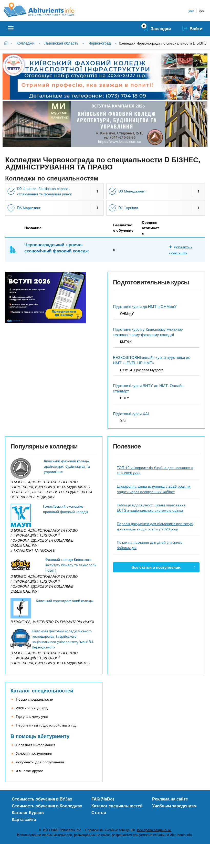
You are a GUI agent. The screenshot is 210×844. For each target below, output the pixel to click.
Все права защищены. (154, 830)
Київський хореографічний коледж (64, 600)
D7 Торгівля (128, 207)
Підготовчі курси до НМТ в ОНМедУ (145, 306)
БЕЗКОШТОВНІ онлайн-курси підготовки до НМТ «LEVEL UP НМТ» (151, 360)
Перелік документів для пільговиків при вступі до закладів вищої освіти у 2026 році (155, 526)
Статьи (98, 812)
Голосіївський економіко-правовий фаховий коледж (65, 509)
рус (201, 10)
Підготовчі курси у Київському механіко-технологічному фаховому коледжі (148, 331)
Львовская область (61, 43)
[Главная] (45, 10)
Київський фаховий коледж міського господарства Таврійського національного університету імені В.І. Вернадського (63, 638)
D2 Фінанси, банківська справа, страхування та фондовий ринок (44, 191)
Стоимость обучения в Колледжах (47, 806)
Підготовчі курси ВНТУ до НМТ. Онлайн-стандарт (149, 388)
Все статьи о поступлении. (156, 567)
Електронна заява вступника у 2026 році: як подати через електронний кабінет (153, 489)
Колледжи (25, 43)
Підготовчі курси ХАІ (131, 413)
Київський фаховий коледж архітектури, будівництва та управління (67, 466)
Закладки (161, 28)
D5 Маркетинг (28, 207)
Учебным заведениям (174, 806)
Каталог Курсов (28, 812)
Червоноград (99, 43)
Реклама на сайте (170, 799)
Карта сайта (24, 819)
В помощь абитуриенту (39, 736)
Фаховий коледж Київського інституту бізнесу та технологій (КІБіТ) (71, 565)
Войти (196, 28)
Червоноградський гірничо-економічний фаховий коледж (56, 247)
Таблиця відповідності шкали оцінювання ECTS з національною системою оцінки (151, 507)
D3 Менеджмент (132, 191)
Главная (7, 43)
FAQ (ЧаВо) (102, 799)
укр (191, 10)
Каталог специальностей (41, 690)
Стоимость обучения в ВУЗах (42, 799)
